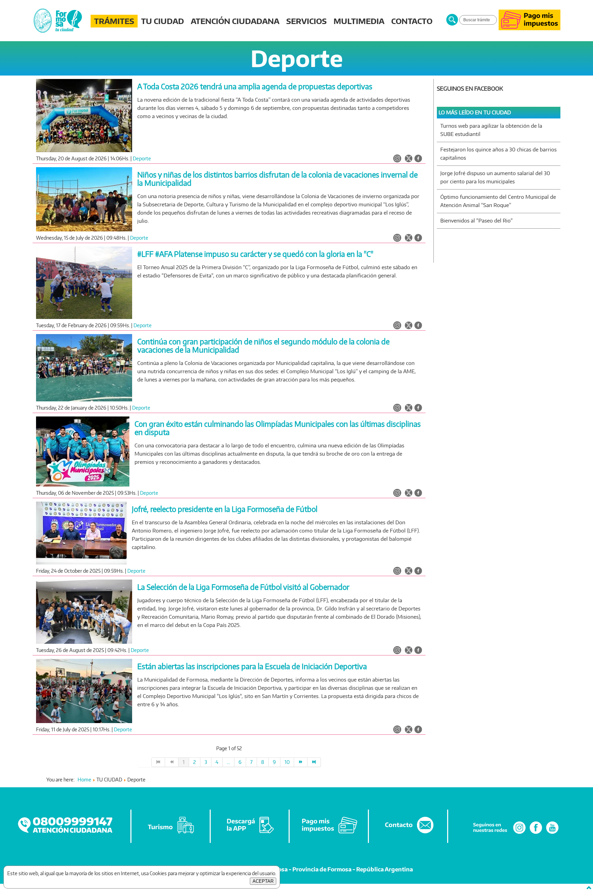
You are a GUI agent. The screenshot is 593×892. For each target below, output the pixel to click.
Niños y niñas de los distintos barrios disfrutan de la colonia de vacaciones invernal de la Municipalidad (277, 178)
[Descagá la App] (250, 833)
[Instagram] (519, 833)
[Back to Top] (588, 887)
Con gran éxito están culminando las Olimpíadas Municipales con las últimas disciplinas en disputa (278, 428)
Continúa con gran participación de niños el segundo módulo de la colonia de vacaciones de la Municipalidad (263, 345)
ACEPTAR (263, 881)
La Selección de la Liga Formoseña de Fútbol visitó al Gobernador (243, 587)
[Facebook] (536, 833)
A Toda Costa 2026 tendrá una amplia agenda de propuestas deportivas (254, 86)
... (228, 762)
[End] (314, 762)
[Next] (300, 762)
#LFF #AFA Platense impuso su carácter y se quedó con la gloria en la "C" (255, 254)
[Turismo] (171, 833)
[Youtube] (552, 833)
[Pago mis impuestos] (529, 28)
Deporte (142, 158)
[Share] (418, 159)
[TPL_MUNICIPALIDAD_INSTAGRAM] (397, 159)
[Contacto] (408, 833)
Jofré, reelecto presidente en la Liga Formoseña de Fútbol (224, 509)
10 (287, 762)
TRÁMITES (114, 21)
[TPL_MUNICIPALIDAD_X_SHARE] (408, 159)
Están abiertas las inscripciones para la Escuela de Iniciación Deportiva (252, 666)
